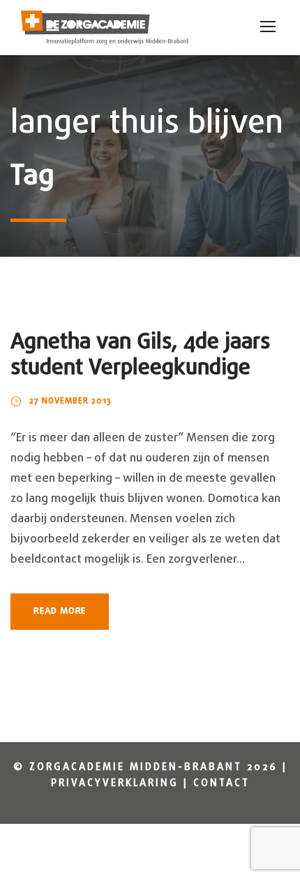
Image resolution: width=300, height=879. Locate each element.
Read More (59, 611)
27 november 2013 (70, 401)
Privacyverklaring (115, 783)
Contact (221, 783)
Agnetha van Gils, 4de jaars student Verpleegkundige (140, 355)
